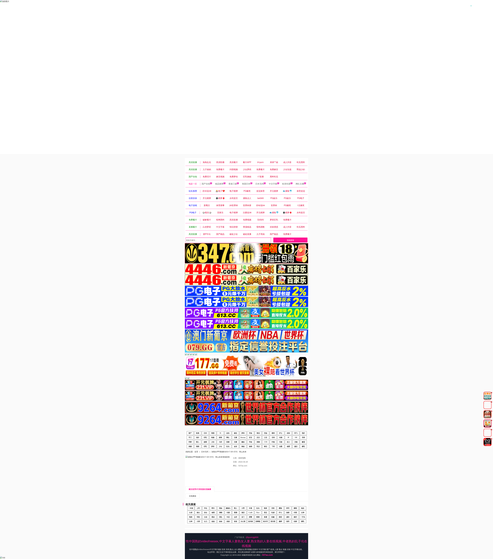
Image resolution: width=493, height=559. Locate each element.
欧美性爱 (286, 183)
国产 (190, 433)
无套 (280, 442)
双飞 (295, 433)
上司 (198, 508)
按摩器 (258, 521)
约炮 (273, 442)
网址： (235, 465)
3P (288, 437)
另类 (303, 437)
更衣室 (273, 521)
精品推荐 (219, 183)
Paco (257, 512)
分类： (235, 458)
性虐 (272, 512)
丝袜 (288, 433)
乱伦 (227, 446)
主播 (235, 437)
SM (296, 437)
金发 (235, 446)
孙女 (205, 512)
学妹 (250, 433)
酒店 (243, 512)
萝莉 (243, 433)
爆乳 (303, 446)
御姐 (243, 446)
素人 (197, 442)
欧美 (197, 433)
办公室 (243, 521)
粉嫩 (272, 517)
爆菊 (295, 508)
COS (265, 442)
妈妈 (228, 521)
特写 (287, 508)
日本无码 (259, 183)
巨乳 (205, 437)
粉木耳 (265, 521)
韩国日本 (246, 183)
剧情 (220, 437)
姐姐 (213, 521)
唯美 (265, 508)
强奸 (303, 433)
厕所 (295, 517)
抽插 (287, 512)
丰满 (250, 508)
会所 (235, 517)
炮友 (302, 508)
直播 (227, 442)
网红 (227, 437)
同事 (190, 442)
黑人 (235, 508)
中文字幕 (273, 183)
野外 (213, 508)
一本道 (190, 508)
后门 (243, 517)
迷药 (287, 521)
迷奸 (197, 437)
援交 (295, 446)
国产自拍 (206, 183)
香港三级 (233, 183)
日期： (235, 461)
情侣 (258, 433)
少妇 (212, 442)
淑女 (198, 512)
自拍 (227, 433)
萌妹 (220, 508)
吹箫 (295, 521)
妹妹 (220, 521)
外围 (295, 512)
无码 (273, 437)
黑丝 (213, 517)
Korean (243, 437)
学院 (198, 517)
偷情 (250, 446)
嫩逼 (303, 442)
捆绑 (280, 521)
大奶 (220, 442)
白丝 (205, 517)
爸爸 (235, 521)
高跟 (197, 446)
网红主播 (300, 183)
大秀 (243, 508)
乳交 (258, 446)
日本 (205, 433)
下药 (273, 446)
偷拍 (235, 433)
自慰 (280, 446)
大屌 (198, 521)
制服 (212, 437)
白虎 (190, 512)
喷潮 (257, 517)
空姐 (265, 433)
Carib (250, 512)
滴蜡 (220, 512)
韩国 (212, 433)
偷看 (213, 512)
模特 (273, 433)
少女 (220, 446)
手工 (190, 437)
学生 (205, 508)
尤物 (295, 442)
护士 (280, 433)
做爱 (288, 446)
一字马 (302, 517)
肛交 (250, 437)
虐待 (287, 517)
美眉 (265, 517)
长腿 (228, 512)
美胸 (258, 442)
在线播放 (192, 496)
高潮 (235, 512)
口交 (265, 437)
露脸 (280, 508)
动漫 (280, 437)
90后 (228, 517)
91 (220, 433)
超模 (205, 442)
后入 (288, 442)
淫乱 (220, 517)
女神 (302, 512)
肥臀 (250, 517)
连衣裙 (250, 521)
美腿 (190, 446)
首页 (196, 451)
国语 (280, 517)
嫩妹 (243, 442)
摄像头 (228, 508)
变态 (265, 512)
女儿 (205, 521)
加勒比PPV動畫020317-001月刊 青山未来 (228, 451)
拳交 (265, 446)
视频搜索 (290, 240)
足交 (258, 437)
